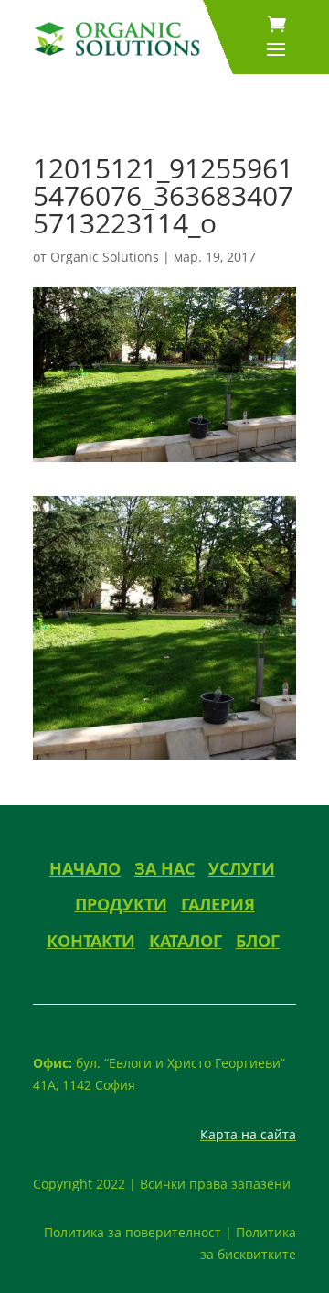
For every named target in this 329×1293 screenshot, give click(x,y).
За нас (164, 868)
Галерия (218, 904)
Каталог (185, 941)
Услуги (241, 868)
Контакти (91, 941)
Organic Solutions (104, 256)
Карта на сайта (248, 1134)
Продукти (121, 904)
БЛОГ (258, 941)
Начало (85, 868)
